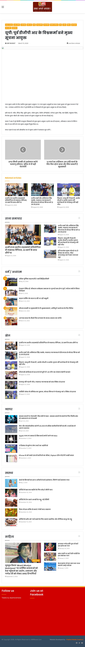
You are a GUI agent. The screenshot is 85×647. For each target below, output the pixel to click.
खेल (34, 25)
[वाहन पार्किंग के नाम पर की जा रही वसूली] (11, 301)
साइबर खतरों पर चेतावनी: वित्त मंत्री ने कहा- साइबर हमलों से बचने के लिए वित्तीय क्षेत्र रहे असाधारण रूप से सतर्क (48, 417)
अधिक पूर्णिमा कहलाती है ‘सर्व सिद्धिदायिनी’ (34, 279)
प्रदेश (64, 25)
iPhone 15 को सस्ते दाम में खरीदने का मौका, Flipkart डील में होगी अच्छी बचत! (46, 455)
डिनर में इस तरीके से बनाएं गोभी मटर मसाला (35, 509)
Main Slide (9, 25)
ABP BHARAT (11, 43)
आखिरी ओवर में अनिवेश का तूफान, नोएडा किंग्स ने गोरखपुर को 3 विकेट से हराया (47, 392)
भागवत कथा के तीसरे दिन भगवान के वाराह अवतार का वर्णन (40, 318)
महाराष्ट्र (15, 28)
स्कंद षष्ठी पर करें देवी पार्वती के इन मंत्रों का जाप (69, 554)
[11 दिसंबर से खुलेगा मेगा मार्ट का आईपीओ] (11, 449)
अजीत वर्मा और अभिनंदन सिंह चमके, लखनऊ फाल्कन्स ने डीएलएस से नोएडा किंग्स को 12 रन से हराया (42, 201)
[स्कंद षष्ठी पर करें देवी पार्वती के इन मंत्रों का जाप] (50, 557)
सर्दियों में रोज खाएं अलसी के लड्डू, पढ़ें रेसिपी (34, 499)
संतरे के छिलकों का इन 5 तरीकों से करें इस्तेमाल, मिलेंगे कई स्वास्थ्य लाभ (44, 480)
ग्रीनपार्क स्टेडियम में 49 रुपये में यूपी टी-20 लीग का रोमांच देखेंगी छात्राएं (44, 372)
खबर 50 (29, 25)
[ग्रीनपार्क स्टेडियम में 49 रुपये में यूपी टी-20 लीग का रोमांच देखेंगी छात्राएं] (11, 375)
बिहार (69, 25)
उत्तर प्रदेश (16, 25)
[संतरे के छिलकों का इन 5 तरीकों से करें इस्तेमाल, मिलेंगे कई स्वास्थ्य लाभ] (11, 483)
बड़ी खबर (74, 25)
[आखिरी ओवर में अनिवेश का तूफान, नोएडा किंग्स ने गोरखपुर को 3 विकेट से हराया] (11, 395)
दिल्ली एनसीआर (54, 25)
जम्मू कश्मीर (39, 25)
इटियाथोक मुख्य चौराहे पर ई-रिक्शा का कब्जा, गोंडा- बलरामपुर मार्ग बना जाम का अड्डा (68, 254)
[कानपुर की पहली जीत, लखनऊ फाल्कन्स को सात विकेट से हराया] (11, 385)
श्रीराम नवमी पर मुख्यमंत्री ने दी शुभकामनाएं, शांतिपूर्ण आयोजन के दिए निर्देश (46, 308)
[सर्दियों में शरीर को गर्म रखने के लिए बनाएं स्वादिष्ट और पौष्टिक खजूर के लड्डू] (11, 522)
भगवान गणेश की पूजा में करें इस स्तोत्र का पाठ (68, 545)
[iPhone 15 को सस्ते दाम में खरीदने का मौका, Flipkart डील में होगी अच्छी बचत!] (11, 458)
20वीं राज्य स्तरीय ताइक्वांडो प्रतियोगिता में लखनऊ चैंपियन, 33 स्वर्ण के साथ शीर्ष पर (16, 200)
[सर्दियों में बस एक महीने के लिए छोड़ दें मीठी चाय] (11, 493)
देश (60, 25)
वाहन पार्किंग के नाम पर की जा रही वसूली (33, 298)
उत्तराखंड (23, 25)
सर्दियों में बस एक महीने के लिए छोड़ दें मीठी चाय (35, 490)
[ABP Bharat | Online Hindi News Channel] (42, 7)
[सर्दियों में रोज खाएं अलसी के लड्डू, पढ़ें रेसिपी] (11, 503)
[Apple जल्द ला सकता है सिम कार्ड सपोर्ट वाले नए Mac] (11, 439)
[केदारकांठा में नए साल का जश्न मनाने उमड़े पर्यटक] (50, 566)
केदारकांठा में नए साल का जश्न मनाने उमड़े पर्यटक (69, 564)
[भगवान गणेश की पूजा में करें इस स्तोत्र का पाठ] (50, 547)
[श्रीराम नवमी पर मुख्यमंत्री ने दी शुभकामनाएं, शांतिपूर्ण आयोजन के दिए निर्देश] (11, 311)
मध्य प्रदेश (8, 28)
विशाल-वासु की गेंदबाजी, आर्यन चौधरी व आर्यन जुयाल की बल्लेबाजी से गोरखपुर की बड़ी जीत (68, 201)
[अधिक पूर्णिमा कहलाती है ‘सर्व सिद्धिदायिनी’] (11, 282)
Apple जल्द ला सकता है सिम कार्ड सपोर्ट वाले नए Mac (38, 436)
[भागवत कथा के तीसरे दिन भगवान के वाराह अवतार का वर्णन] (11, 321)
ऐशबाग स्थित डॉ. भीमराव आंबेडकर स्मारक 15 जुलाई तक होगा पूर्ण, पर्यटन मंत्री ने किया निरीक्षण (49, 290)
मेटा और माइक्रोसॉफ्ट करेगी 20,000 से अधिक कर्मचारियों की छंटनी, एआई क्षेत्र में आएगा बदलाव (47, 427)
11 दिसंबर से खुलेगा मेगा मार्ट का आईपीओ (33, 445)
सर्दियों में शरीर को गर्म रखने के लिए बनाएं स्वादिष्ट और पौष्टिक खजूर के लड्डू (45, 519)
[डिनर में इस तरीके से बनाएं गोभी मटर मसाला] (11, 512)
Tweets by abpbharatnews (11, 598)
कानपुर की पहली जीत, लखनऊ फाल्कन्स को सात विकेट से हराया (42, 382)
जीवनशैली (46, 25)
